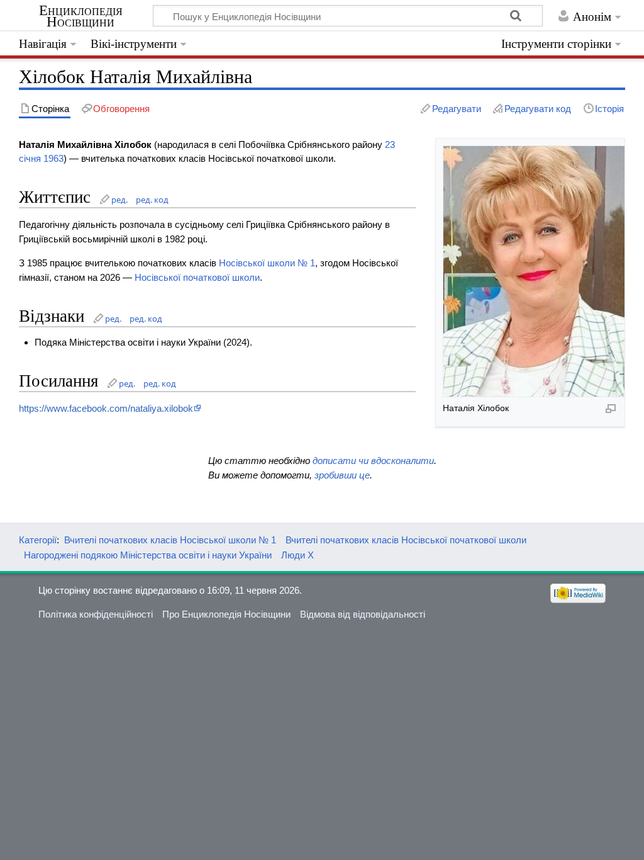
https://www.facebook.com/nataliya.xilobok (106, 408)
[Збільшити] (610, 408)
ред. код (152, 199)
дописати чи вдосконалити (373, 460)
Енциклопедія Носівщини (81, 16)
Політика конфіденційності (95, 614)
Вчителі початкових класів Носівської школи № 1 (170, 540)
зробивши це (342, 475)
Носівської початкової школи (197, 277)
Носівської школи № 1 (267, 262)
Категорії (38, 540)
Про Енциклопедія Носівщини (226, 614)
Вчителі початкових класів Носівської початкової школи (406, 540)
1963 (53, 158)
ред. (119, 199)
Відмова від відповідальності (362, 614)
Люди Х (297, 555)
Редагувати (456, 108)
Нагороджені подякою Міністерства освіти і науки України (148, 555)
